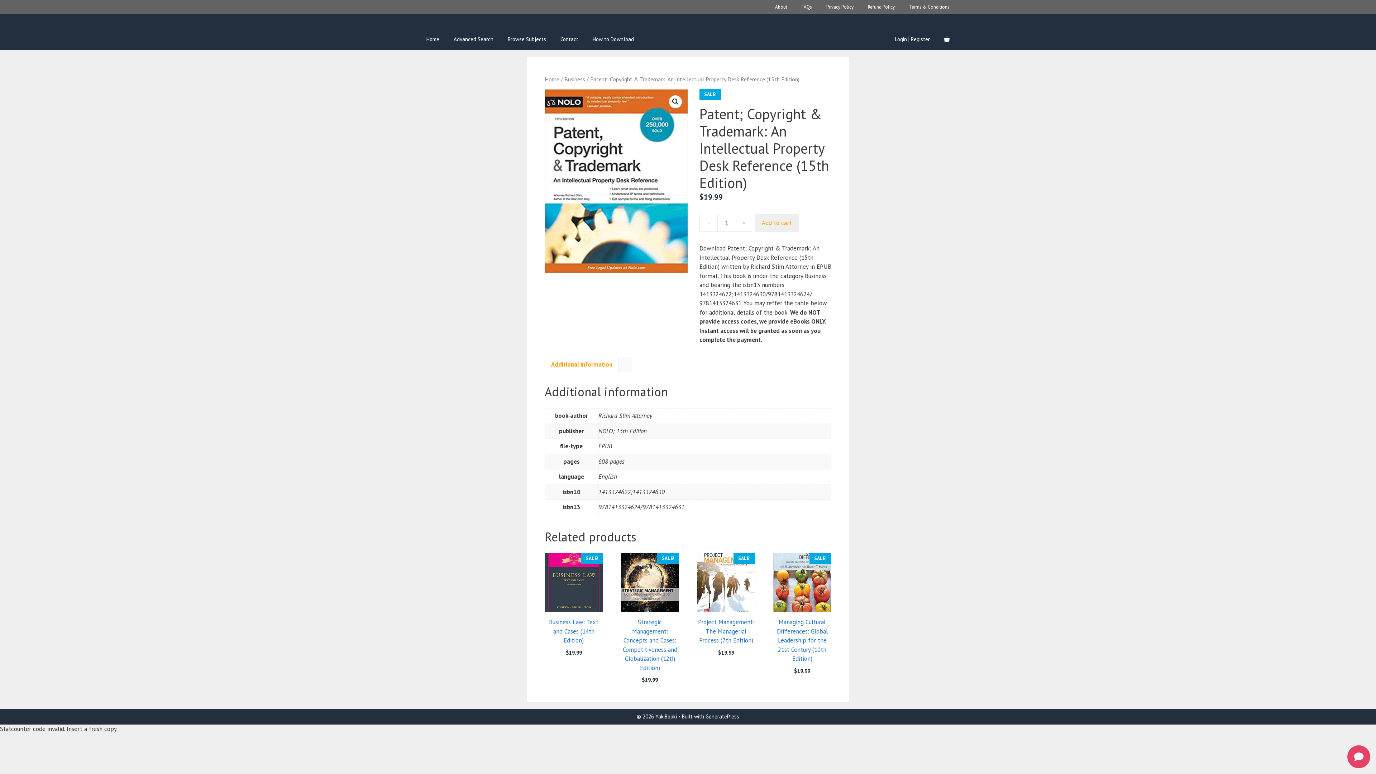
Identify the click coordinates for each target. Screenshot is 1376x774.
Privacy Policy (840, 7)
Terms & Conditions (929, 7)
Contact (569, 39)
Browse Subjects (527, 39)
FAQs (807, 7)
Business (574, 79)
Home (432, 39)
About (781, 7)
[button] (675, 101)
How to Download (613, 39)
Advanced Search (473, 39)
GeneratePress (722, 716)
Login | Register (912, 39)
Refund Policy (881, 7)
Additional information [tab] (581, 364)
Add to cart (777, 223)
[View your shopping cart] (947, 39)
